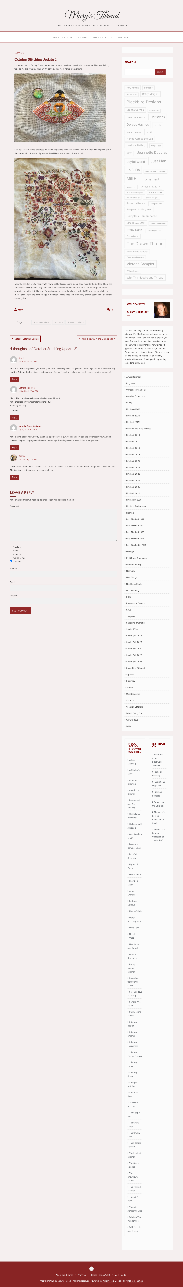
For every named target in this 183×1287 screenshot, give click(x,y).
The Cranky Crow (134, 1135)
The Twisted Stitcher (134, 1189)
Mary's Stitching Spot (134, 919)
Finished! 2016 (133, 435)
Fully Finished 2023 (135, 532)
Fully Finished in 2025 (136, 545)
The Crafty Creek (133, 1124)
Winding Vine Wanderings (134, 1219)
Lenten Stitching (134, 564)
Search (130, 62)
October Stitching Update (26, 339)
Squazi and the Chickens (158, 804)
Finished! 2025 (133, 487)
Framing (130, 513)
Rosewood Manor (76, 322)
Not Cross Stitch (134, 584)
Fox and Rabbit (134, 132)
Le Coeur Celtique (133, 903)
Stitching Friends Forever (135, 1054)
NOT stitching (132, 590)
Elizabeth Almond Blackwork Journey (157, 760)
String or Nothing (132, 1084)
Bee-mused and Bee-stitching (134, 804)
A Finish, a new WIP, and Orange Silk (96, 339)
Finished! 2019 (133, 454)
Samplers (130, 616)
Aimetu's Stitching (132, 782)
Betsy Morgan (150, 94)
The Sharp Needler (133, 1165)
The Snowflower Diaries (133, 1177)
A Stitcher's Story (134, 772)
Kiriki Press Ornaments (136, 558)
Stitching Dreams (133, 1034)
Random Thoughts (151, 198)
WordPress (108, 1281)
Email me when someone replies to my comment (19, 554)
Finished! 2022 (133, 467)
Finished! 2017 (133, 441)
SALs (128, 609)
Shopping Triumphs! (135, 623)
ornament (152, 179)
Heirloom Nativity (136, 145)
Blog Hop (130, 383)
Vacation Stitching (134, 707)
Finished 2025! (133, 422)
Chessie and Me (136, 117)
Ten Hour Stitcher (133, 1104)
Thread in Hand (133, 1199)
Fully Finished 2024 (135, 538)
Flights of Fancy (133, 866)
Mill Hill (133, 178)
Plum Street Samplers (135, 193)
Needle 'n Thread (133, 936)
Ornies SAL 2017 (150, 186)
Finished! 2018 (133, 448)
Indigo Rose (156, 146)
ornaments (131, 187)
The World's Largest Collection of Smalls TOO (158, 835)
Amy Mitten (133, 87)
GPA (149, 131)
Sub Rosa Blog (133, 1094)
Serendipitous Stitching (135, 994)
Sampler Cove (156, 204)
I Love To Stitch (133, 883)
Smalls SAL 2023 (134, 661)
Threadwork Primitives (135, 257)
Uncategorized (133, 694)
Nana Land (134, 927)
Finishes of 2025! (134, 500)
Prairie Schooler (155, 192)
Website (13, 595)
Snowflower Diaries (158, 224)
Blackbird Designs (144, 102)
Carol (21, 358)
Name (13, 568)
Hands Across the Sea (140, 138)
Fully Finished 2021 (135, 519)
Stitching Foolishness (133, 1044)
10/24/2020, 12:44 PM (28, 391)
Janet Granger (131, 893)
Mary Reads (120, 1275)
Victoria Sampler (140, 264)
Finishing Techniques (136, 506)
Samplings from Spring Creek (133, 982)
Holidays (130, 551)
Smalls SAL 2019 (134, 635)
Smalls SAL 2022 (134, 655)
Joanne (22, 456)
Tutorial (129, 687)
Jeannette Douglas (152, 152)
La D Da (133, 170)
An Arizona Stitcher (133, 792)
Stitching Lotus (133, 1064)
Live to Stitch (135, 911)
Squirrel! (130, 674)
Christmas (158, 117)
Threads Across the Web (135, 1209)
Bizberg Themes (135, 1281)
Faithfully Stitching (133, 856)
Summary (130, 681)
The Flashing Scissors (134, 1145)
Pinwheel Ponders (157, 794)
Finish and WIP (133, 409)
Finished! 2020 (133, 461)
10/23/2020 (19, 53)
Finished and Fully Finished (138, 428)
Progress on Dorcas (135, 603)
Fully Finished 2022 (135, 525)
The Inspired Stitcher (134, 1155)
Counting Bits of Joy (135, 836)
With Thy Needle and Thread (145, 277)
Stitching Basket (133, 1024)
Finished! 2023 (133, 474)
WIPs (128, 726)
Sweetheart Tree (154, 231)
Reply (14, 379)
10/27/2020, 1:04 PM (27, 459)
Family (129, 402)
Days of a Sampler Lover (134, 846)
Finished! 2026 (133, 493)
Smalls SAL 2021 (134, 648)
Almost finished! (133, 377)
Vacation (130, 700)
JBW (129, 153)
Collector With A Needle (135, 826)
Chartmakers (154, 111)
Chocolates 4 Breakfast (135, 816)
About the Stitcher (64, 1275)
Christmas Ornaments (136, 390)
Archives (82, 1275)
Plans (128, 597)
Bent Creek (132, 94)
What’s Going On (134, 713)
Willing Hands (133, 271)
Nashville (130, 571)
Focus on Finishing (157, 774)
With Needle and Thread (134, 1229)
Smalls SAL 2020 (134, 642)
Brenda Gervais (135, 109)
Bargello (148, 87)
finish (157, 125)
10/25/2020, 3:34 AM (28, 429)
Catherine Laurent (27, 388)
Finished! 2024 (133, 480)
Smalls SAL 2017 (136, 222)
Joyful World (136, 162)
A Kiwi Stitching (132, 762)
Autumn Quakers (41, 322)
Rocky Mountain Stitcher (132, 968)
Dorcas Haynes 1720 (100, 1275)
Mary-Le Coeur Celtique (30, 426)
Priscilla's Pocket (133, 198)
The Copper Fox (134, 1114)
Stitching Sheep (133, 1074)
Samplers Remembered (142, 216)
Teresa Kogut (132, 236)
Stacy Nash (134, 230)
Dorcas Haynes (138, 124)
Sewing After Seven (134, 1004)
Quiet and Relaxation (133, 956)
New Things (131, 577)
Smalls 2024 (132, 629)
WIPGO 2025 (132, 720)
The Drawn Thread (145, 243)
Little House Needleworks (155, 172)
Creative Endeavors (135, 396)
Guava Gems (135, 874)
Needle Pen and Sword (134, 946)
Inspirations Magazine (158, 784)
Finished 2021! (133, 415)
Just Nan (58, 322)
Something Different (135, 668)
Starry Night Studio (134, 1014)
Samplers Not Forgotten (139, 209)
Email (13, 582)
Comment (15, 506)
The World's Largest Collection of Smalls (158, 817)
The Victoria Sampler (137, 251)
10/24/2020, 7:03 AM (28, 361)
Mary (20, 309)
